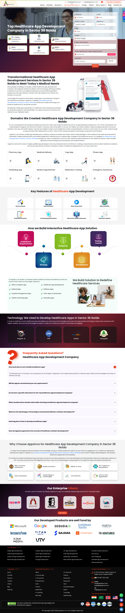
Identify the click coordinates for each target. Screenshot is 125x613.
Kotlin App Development (71, 554)
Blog (109, 5)
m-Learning (38, 592)
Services (58, 5)
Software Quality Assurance (100, 551)
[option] (21, 335)
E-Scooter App (39, 575)
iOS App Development (42, 559)
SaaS (65, 584)
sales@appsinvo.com (91, 2)
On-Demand (67, 572)
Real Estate (67, 578)
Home (42, 5)
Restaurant (67, 581)
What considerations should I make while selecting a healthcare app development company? (43, 402)
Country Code (80, 21)
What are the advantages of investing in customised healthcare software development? (42, 412)
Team (76, 28)
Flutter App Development (42, 554)
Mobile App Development (14, 551)
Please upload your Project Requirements (88, 51)
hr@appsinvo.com (100, 590)
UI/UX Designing (96, 556)
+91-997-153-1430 (103, 578)
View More (62, 513)
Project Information (81, 42)
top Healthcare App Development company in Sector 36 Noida (29, 101)
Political (66, 575)
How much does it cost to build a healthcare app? (27, 367)
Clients (91, 5)
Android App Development (15, 554)
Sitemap (9, 589)
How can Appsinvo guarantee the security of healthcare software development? (39, 431)
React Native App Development (73, 559)
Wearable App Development (100, 559)
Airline (37, 572)
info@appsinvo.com (74, 2)
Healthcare (38, 589)
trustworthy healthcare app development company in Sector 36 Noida (57, 453)
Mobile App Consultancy (71, 556)
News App (38, 595)
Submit (95, 66)
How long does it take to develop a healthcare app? (28, 421)
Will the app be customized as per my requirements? (28, 383)
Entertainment (39, 581)
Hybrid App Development (42, 556)
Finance (37, 587)
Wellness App (67, 595)
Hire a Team (100, 5)
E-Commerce (39, 578)
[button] (121, 609)
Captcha (78, 58)
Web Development (97, 562)
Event (37, 584)
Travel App (67, 592)
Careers (9, 581)
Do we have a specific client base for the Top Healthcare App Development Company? (40, 393)
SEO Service (95, 554)
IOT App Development (70, 551)
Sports (65, 589)
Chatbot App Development (43, 551)
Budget (77, 35)
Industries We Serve (71, 5)
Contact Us (117, 5)
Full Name (78, 14)
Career (84, 5)
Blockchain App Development (16, 559)
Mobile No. (100, 21)
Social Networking (69, 587)
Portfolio (50, 5)
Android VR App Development (16, 556)
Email (99, 14)
